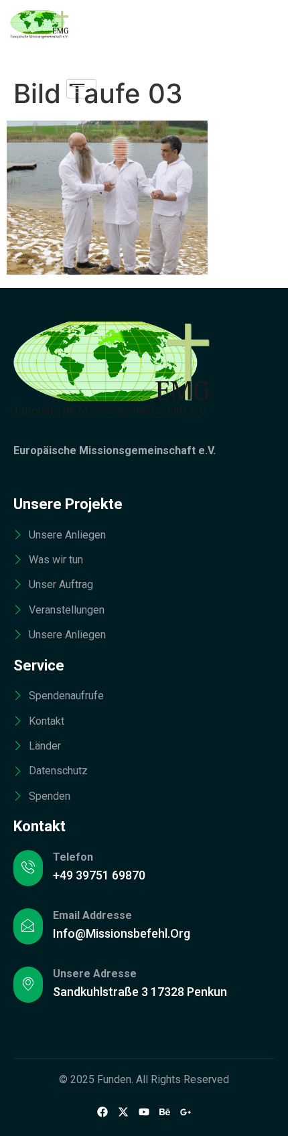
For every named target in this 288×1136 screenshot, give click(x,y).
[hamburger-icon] (81, 88)
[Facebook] (102, 1111)
